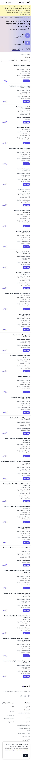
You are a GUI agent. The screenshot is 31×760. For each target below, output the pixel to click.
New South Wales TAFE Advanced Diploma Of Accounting (17, 439)
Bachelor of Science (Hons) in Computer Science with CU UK (17, 571)
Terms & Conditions (25, 751)
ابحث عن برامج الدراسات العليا (24, 729)
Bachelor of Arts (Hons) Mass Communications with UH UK (17, 617)
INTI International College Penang (13, 17)
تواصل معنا (27, 710)
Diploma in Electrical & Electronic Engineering (17, 293)
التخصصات (16, 49)
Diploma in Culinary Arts (23, 231)
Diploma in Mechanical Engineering (20, 418)
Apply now (26, 81)
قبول (25, 755)
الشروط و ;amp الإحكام (9, 719)
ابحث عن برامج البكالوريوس (23, 725)
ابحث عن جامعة (26, 722)
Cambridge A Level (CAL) (23, 107)
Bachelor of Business (24, 527)
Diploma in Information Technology (20, 355)
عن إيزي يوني (27, 707)
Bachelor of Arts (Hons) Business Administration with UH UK (16, 485)
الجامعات (24, 17)
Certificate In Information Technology (19, 86)
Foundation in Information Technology (19, 148)
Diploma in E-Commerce (23, 272)
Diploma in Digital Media (23, 252)
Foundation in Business (23, 127)
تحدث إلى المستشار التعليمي (23, 733)
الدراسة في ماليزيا (26, 737)
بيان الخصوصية (11, 715)
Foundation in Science (24, 169)
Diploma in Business (24, 190)
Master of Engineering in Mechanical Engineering (16, 661)
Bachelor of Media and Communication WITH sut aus (16, 549)
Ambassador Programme (24, 713)
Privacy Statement (18, 750)
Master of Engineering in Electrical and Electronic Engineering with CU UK (16, 639)
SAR (10, 2)
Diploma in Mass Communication (20, 397)
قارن (3, 81)
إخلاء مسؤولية (10, 722)
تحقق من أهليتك (26, 740)
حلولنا (13, 707)
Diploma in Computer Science (22, 210)
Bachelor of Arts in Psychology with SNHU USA (17, 506)
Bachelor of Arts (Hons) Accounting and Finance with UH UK (17, 594)
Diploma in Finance (24, 314)
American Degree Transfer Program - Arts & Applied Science (15, 462)
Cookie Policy (10, 750)
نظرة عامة (26, 49)
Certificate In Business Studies (21, 65)
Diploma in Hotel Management (21, 335)
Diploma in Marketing (24, 376)
